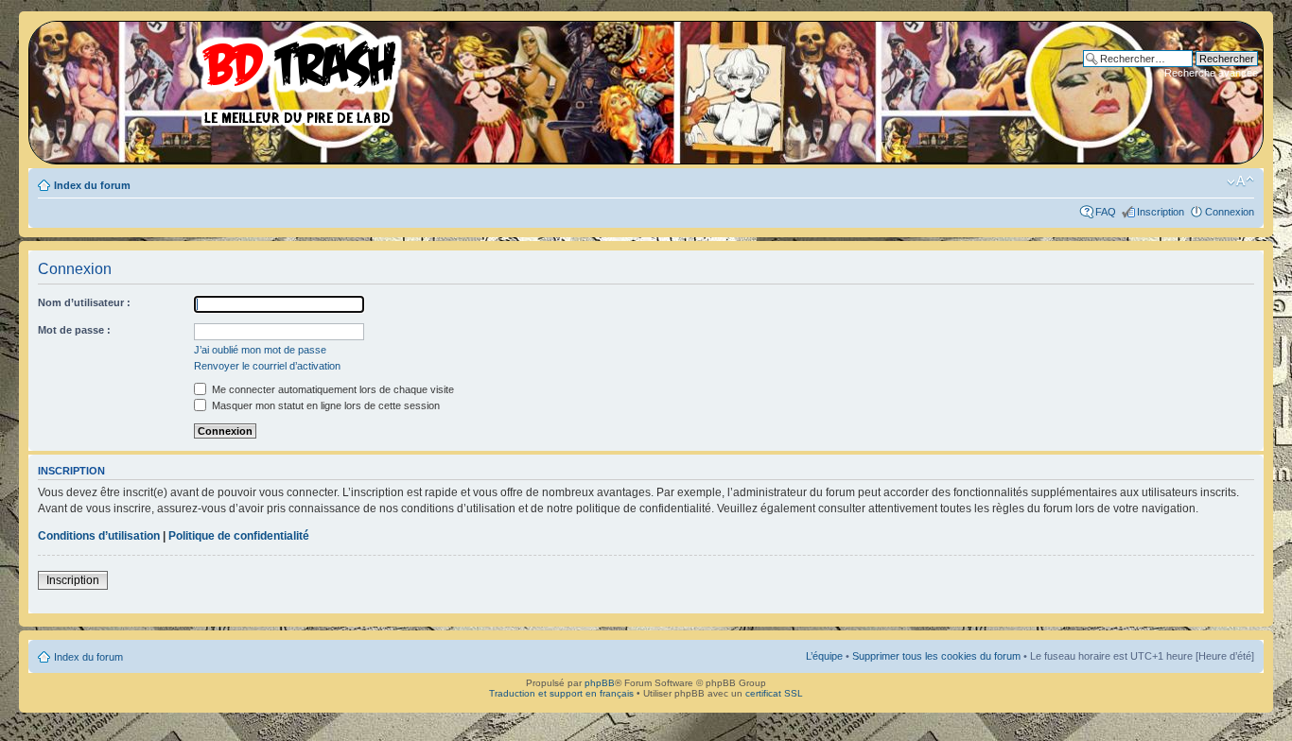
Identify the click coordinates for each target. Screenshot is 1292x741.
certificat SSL (774, 693)
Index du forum (92, 185)
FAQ (1105, 211)
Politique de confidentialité (238, 536)
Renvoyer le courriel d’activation (267, 365)
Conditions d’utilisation (99, 536)
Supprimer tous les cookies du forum (936, 656)
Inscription (1160, 211)
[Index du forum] (222, 75)
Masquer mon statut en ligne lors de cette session (324, 405)
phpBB (600, 683)
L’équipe (824, 656)
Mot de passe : (74, 330)
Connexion (1229, 211)
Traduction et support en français (561, 693)
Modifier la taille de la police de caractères (1240, 181)
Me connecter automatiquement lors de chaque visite (331, 389)
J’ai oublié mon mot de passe (260, 349)
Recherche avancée (1211, 72)
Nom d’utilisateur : (84, 302)
